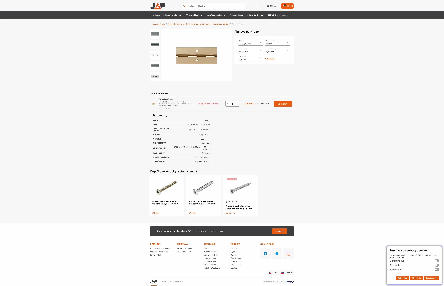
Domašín (234, 248)
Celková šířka (243, 49)
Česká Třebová (236, 258)
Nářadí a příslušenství (212, 268)
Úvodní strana (159, 24)
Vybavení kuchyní (194, 15)
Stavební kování (256, 15)
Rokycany (235, 261)
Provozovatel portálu (185, 248)
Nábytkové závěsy (221, 24)
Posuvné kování (237, 15)
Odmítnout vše (432, 278)
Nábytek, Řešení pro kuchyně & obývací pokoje (188, 24)
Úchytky (156, 15)
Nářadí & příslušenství (278, 15)
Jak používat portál (184, 252)
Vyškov (234, 252)
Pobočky (260, 6)
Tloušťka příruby (271, 49)
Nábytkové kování (173, 15)
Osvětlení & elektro (216, 15)
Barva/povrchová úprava (273, 41)
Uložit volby (402, 278)
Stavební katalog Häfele (159, 252)
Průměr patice (243, 56)
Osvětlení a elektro (211, 258)
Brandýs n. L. (236, 265)
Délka (240, 41)
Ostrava (234, 255)
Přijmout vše (416, 278)
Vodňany (234, 268)
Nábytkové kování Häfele (160, 248)
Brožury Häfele (156, 255)
